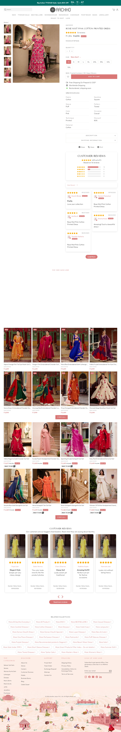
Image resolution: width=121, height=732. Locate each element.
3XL (101, 62)
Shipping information (91, 140)
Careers (23, 669)
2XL (94, 62)
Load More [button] (91, 257)
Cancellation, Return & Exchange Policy (69, 670)
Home (6, 22)
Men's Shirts (7, 681)
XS (69, 62)
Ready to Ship (57, 18)
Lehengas (7, 674)
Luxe (68, 18)
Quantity (70, 47)
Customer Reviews (27, 672)
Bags (95, 15)
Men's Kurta (7, 684)
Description (91, 135)
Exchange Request (50, 669)
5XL (69, 67)
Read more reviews (60, 602)
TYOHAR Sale (24, 15)
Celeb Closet (25, 684)
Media (23, 675)
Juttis (5, 687)
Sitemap (47, 672)
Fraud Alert (48, 663)
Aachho (69, 25)
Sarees (6, 668)
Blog (22, 681)
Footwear (86, 15)
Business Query (26, 678)
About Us (24, 663)
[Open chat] (117, 721)
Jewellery (104, 15)
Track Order (48, 666)
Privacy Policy (66, 666)
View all (61, 417)
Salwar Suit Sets (9, 665)
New (14, 15)
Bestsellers (37, 15)
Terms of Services (67, 674)
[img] (72, 193)
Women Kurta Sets (10, 671)
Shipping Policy (67, 663)
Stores (23, 666)
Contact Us (48, 675)
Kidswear (75, 15)
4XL (108, 62)
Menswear (64, 15)
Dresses (6, 677)
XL (88, 62)
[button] (71, 33)
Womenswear (51, 15)
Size (67, 57)
